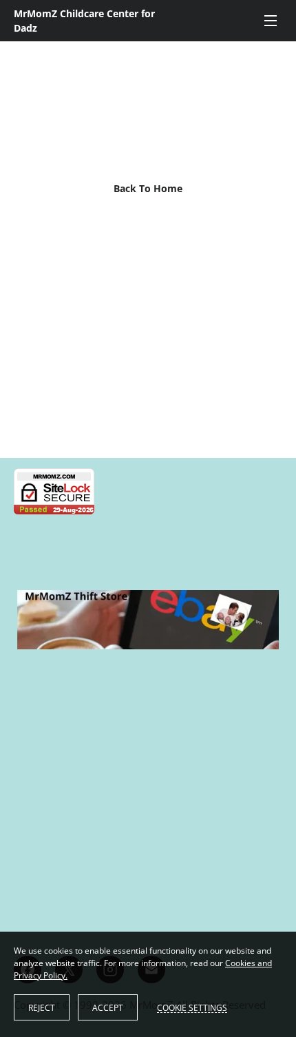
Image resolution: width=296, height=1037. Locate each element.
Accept (107, 1008)
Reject (41, 1008)
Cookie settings (192, 1007)
